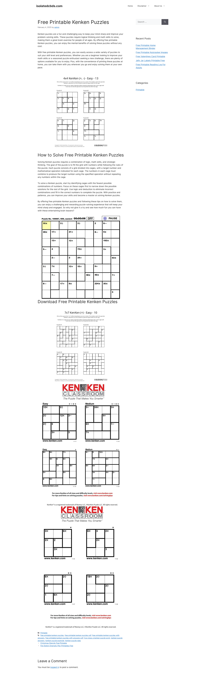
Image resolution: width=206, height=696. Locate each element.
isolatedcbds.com (49, 6)
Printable (43, 633)
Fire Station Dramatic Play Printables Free (56, 646)
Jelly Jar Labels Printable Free (150, 60)
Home (130, 6)
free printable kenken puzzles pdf (78, 635)
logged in (54, 667)
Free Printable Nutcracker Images (152, 52)
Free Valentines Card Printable (150, 56)
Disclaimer (142, 6)
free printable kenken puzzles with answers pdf (64, 638)
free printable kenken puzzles (52, 635)
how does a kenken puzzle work (97, 638)
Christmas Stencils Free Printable (53, 643)
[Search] (165, 22)
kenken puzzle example (54, 641)
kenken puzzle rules (73, 641)
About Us (158, 6)
